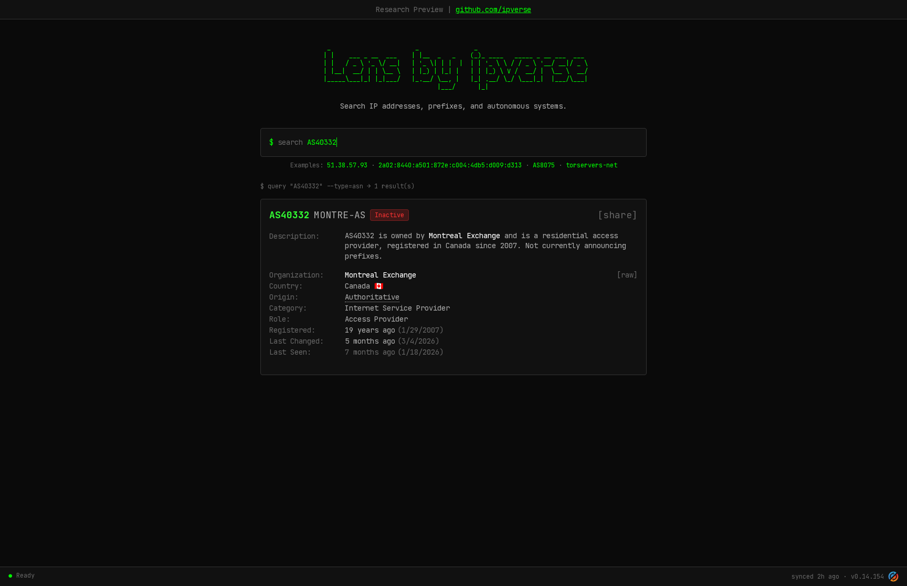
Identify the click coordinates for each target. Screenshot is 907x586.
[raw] (627, 275)
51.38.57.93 (347, 165)
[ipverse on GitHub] (893, 576)
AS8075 (544, 165)
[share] (617, 215)
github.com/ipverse (493, 9)
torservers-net (591, 165)
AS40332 (289, 215)
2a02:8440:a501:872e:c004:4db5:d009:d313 (450, 165)
